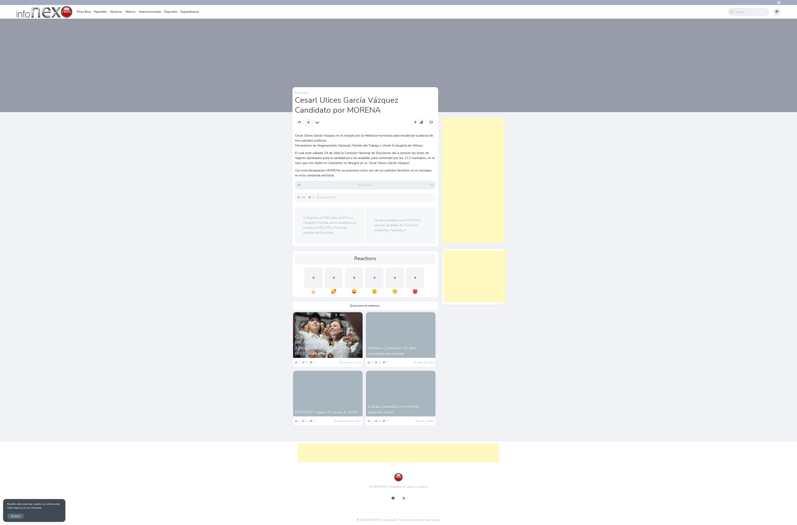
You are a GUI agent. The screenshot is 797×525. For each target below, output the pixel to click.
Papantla (100, 12)
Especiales (302, 93)
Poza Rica (84, 12)
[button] (418, 122)
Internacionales (150, 12)
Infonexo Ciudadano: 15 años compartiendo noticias (392, 351)
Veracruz (116, 12)
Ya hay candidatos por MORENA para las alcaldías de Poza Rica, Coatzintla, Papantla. (397, 225)
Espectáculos (190, 12)
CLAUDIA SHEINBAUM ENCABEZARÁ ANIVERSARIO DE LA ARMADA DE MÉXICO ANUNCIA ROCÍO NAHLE (326, 345)
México (131, 12)
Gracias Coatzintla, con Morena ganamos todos (393, 409)
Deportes (170, 12)
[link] (431, 122)
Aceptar (15, 516)
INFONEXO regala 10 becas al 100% (326, 412)
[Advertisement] (474, 180)
